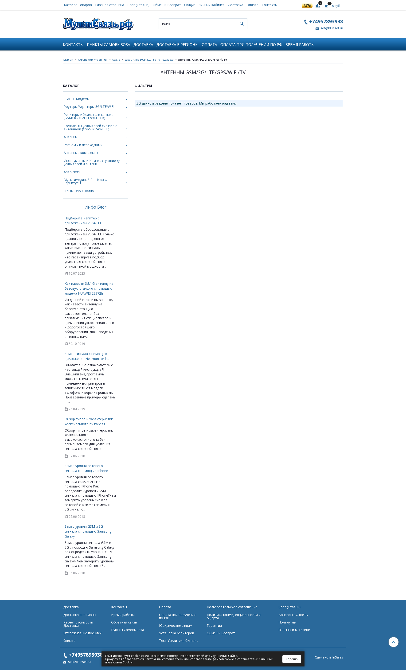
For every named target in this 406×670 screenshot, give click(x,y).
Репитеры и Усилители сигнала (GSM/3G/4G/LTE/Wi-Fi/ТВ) (88, 116)
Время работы (300, 44)
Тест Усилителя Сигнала (178, 640)
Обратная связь (124, 622)
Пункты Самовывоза (108, 44)
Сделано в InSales (329, 657)
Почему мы (287, 622)
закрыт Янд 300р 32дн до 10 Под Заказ (149, 59)
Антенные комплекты (81, 152)
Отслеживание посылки (82, 633)
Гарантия (214, 625)
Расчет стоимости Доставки (78, 624)
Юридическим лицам (175, 625)
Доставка (235, 5)
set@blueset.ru (331, 28)
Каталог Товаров (78, 5)
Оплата (252, 5)
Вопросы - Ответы (293, 614)
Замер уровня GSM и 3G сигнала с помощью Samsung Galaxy (88, 531)
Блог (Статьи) (138, 5)
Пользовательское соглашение (232, 607)
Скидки (189, 5)
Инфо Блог (95, 207)
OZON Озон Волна (79, 191)
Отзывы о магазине (294, 629)
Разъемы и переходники (83, 145)
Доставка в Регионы (177, 44)
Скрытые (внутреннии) (92, 59)
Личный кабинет (212, 5)
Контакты (269, 5)
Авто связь (73, 172)
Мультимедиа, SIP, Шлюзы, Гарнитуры (85, 181)
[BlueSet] (98, 22)
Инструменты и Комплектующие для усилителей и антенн (93, 162)
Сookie (128, 662)
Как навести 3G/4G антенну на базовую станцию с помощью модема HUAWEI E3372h (89, 288)
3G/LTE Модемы (77, 99)
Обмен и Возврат (167, 5)
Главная (68, 59)
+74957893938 (326, 21)
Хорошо (292, 659)
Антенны (71, 137)
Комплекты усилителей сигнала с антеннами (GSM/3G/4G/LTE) (90, 127)
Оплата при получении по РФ (251, 44)
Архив (116, 59)
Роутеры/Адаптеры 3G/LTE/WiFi (89, 106)
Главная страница (109, 5)
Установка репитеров (176, 633)
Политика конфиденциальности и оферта (234, 616)
